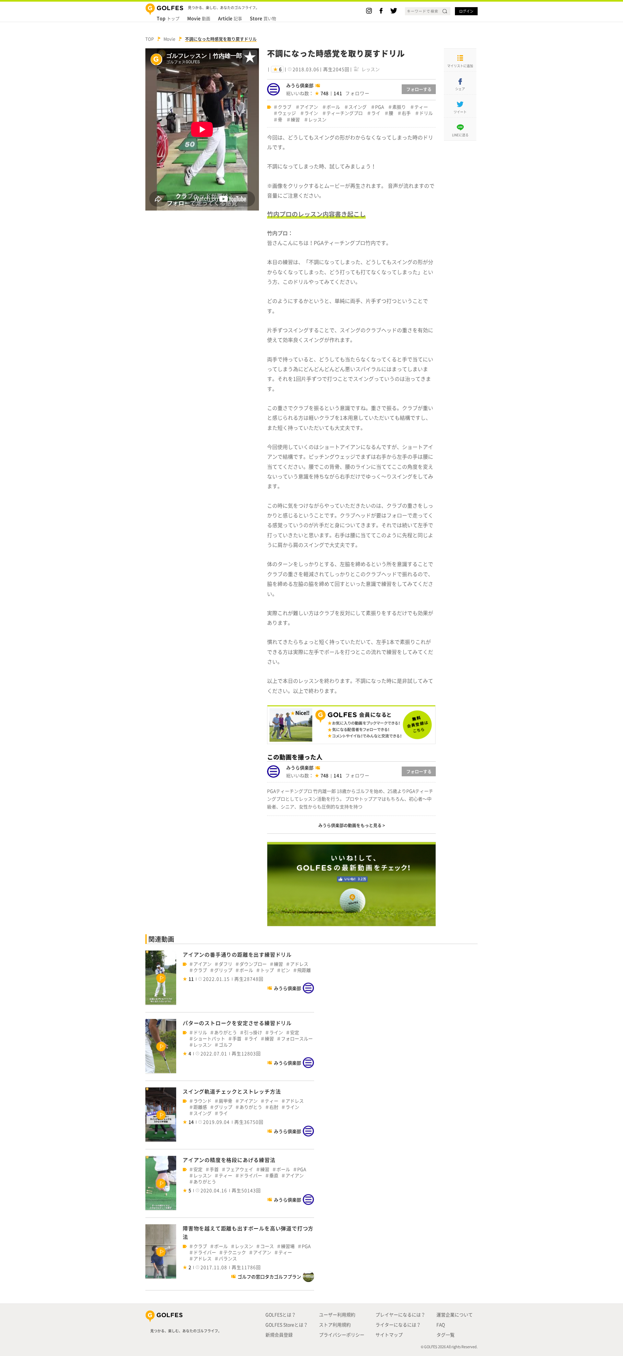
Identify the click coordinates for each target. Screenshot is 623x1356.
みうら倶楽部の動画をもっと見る (350, 825)
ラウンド (202, 1101)
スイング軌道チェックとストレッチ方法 (232, 1091)
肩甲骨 (225, 1101)
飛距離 (304, 970)
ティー (421, 107)
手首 (236, 1038)
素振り (399, 107)
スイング (357, 107)
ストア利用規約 (335, 1324)
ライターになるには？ (398, 1324)
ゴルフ (225, 1044)
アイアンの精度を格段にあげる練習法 (229, 1160)
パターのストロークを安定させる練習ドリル (237, 1023)
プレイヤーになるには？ (400, 1314)
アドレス (299, 964)
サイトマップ (389, 1334)
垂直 (273, 1175)
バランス (228, 1258)
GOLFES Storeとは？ (286, 1324)
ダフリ (225, 964)
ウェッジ (287, 113)
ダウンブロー (253, 964)
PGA (379, 107)
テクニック (234, 1252)
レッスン (317, 119)
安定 (294, 1032)
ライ (375, 113)
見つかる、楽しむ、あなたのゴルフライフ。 (186, 1331)
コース (267, 1246)
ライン (311, 113)
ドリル (426, 113)
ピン (285, 970)
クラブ (284, 107)
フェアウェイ (239, 1169)
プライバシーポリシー (341, 1334)
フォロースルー (297, 1038)
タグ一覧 (445, 1334)
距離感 (200, 1107)
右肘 (273, 1107)
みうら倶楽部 (299, 85)
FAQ (440, 1324)
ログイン (466, 11)
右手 (406, 113)
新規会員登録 (279, 1334)
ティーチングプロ (344, 113)
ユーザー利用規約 (337, 1314)
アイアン (309, 107)
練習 (295, 119)
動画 (198, 18)
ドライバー (250, 1175)
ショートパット (209, 1038)
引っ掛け (253, 1032)
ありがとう (225, 1032)
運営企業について (454, 1314)
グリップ (223, 970)
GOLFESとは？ (280, 1314)
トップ (168, 18)
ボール (333, 107)
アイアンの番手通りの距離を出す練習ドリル (237, 954)
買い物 (263, 18)
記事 (230, 18)
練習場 (288, 1246)
